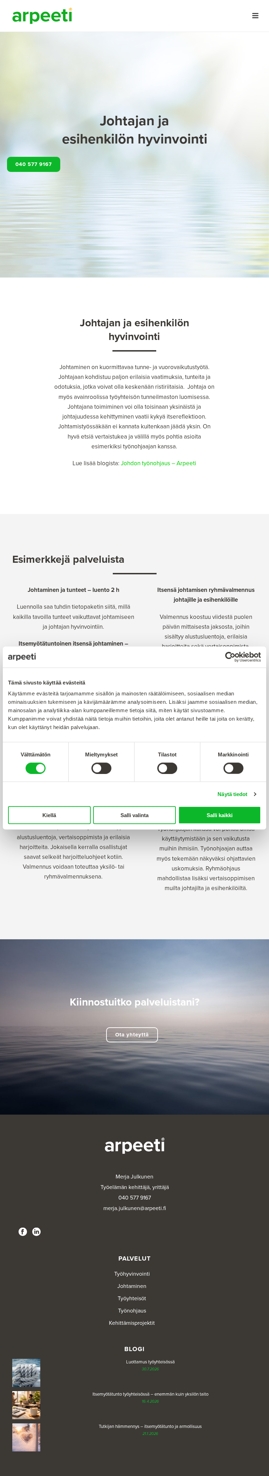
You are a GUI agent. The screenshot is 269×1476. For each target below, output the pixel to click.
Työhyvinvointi (132, 1273)
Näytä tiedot (232, 794)
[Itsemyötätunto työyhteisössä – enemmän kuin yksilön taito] (26, 1405)
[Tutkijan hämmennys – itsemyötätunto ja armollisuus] (26, 1437)
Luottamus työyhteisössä (150, 1362)
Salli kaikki (220, 815)
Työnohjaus (132, 1310)
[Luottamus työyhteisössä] (26, 1373)
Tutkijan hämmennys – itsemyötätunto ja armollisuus (150, 1426)
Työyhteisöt (132, 1298)
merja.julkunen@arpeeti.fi (134, 1208)
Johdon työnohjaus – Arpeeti (158, 463)
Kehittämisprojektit (132, 1323)
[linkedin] (36, 1232)
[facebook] (23, 1232)
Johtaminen (131, 1286)
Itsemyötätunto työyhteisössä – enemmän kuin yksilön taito (150, 1394)
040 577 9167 (134, 1198)
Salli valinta (134, 815)
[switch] (101, 768)
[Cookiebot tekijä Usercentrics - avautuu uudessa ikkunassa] (230, 657)
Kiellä (49, 815)
